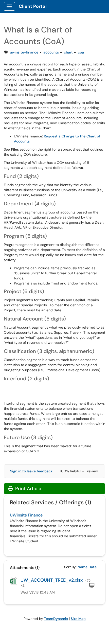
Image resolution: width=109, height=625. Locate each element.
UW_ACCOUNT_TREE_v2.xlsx (52, 580)
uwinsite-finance (24, 52)
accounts (51, 52)
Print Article (27, 489)
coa (81, 52)
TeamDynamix (56, 618)
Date (92, 567)
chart (68, 52)
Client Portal (33, 6)
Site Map (78, 618)
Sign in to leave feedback (31, 471)
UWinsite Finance (26, 515)
